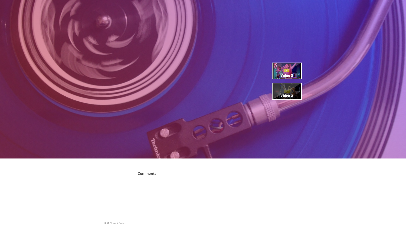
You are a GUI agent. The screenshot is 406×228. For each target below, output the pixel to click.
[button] (203, 112)
